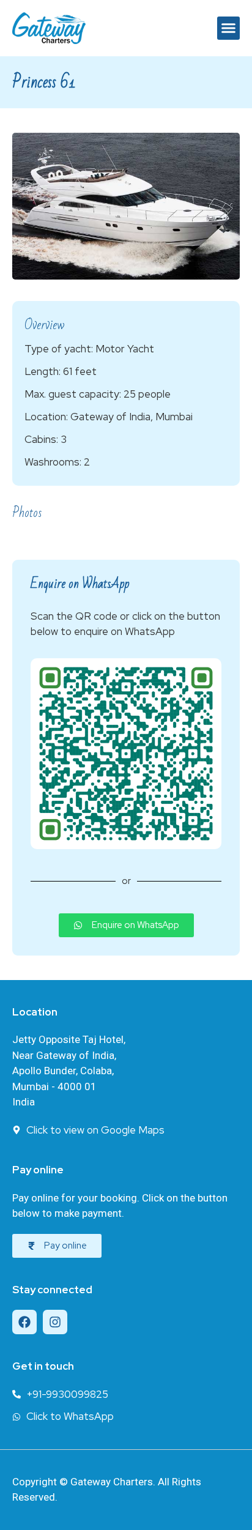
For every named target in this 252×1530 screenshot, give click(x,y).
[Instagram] (55, 1322)
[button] (228, 28)
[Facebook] (24, 1322)
